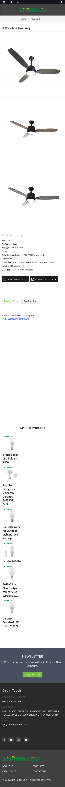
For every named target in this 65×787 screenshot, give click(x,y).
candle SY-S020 (12, 561)
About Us (7, 766)
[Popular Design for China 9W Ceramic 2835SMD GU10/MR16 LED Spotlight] (12, 474)
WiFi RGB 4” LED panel (23, 315)
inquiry (30, 674)
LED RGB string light (18, 318)
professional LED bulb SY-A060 (10, 458)
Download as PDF (45, 279)
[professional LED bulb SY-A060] (12, 443)
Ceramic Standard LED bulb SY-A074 (11, 622)
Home (23, 19)
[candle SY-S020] (12, 550)
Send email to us (18, 279)
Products (35, 19)
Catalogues (9, 771)
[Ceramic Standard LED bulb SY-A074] (12, 607)
